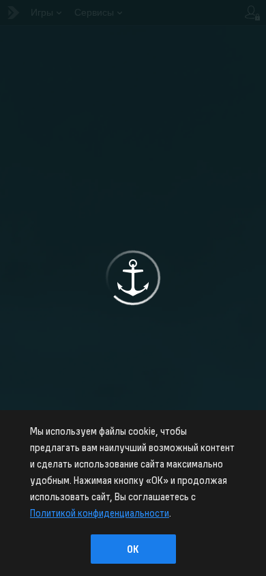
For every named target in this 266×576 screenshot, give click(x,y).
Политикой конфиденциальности (99, 512)
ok (132, 549)
